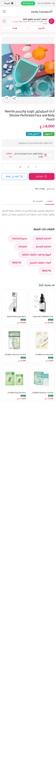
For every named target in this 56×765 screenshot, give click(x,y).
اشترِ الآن (39, 176)
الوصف (49, 201)
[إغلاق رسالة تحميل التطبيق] (4, 21)
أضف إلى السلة (12, 176)
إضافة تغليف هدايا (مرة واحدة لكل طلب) (24, 155)
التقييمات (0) (38, 201)
